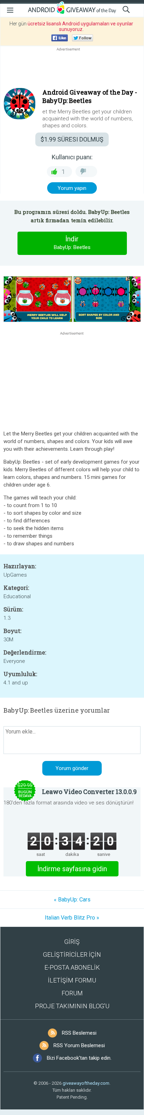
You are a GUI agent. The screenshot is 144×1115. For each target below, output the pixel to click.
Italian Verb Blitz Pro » (72, 917)
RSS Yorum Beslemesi (79, 1045)
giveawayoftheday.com (86, 1083)
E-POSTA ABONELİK (72, 967)
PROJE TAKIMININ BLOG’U (72, 1006)
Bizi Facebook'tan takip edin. (79, 1058)
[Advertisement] (72, 69)
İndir (72, 242)
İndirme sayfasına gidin (72, 869)
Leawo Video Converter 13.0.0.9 (89, 791)
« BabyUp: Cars (72, 899)
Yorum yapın (72, 188)
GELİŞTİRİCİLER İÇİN (72, 954)
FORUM (72, 993)
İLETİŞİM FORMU (72, 980)
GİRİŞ (72, 941)
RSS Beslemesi (79, 1033)
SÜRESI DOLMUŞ (72, 139)
